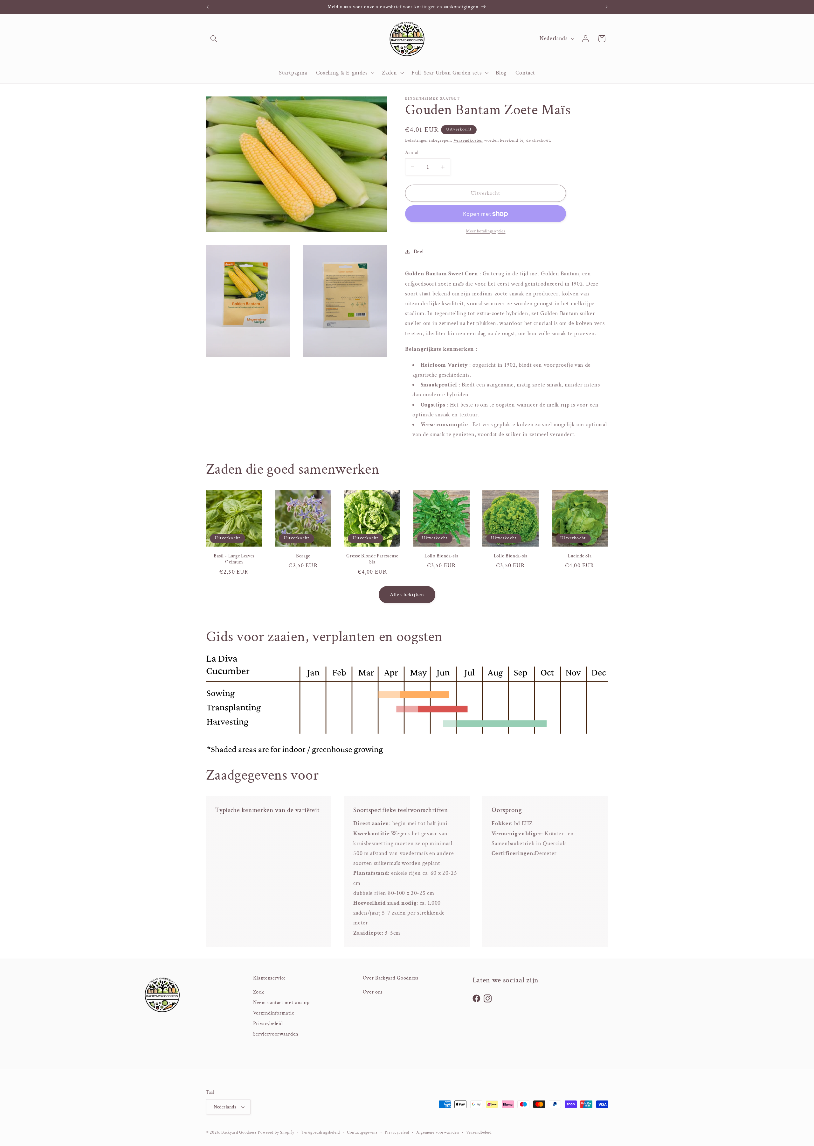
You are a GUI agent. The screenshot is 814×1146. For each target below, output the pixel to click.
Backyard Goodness (239, 1132)
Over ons (373, 992)
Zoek (258, 992)
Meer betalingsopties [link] (486, 231)
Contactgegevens (362, 1132)
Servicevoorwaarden (275, 1034)
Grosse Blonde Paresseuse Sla (372, 559)
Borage (303, 556)
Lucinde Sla (580, 556)
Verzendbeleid (479, 1132)
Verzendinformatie (273, 1013)
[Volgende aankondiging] (607, 7)
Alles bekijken (407, 594)
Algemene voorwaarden (437, 1132)
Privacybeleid (268, 1023)
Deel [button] (419, 251)
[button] (214, 39)
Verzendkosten (468, 140)
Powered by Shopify (276, 1132)
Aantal (411, 153)
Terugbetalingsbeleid (320, 1132)
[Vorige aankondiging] (207, 7)
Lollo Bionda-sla (441, 556)
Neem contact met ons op (281, 1002)
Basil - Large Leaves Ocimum (234, 559)
